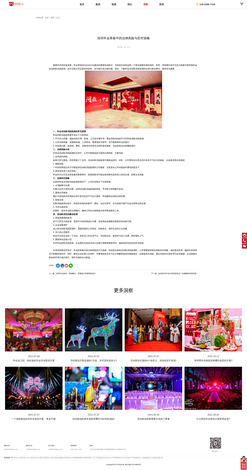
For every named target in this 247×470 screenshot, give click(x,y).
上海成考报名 (145, 458)
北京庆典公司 (128, 458)
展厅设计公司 (25, 458)
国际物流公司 (118, 458)
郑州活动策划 (59, 458)
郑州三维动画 (44, 458)
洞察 (145, 4)
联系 (161, 4)
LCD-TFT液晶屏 (97, 458)
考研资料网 (87, 458)
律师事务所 (137, 458)
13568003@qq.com (11, 449)
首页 (82, 4)
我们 (129, 4)
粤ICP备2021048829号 (133, 464)
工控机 (51, 458)
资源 (114, 4)
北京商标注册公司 (157, 458)
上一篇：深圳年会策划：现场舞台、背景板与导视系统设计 (72, 273)
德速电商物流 (78, 458)
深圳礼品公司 (68, 458)
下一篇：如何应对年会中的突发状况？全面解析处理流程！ (174, 273)
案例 (98, 4)
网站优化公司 (15, 458)
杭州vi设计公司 (108, 458)
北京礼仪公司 (34, 458)
